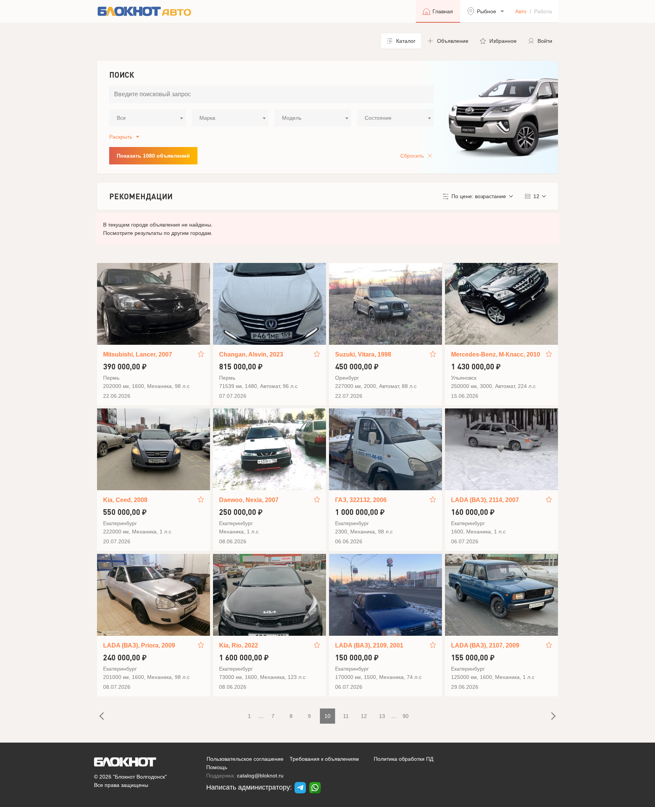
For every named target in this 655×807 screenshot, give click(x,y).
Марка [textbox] (207, 118)
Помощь (216, 767)
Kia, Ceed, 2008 (125, 500)
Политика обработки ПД (403, 759)
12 (364, 716)
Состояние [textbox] (378, 118)
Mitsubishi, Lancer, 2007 (137, 354)
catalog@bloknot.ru (260, 776)
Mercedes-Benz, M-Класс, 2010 (495, 354)
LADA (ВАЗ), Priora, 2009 (139, 645)
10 (327, 716)
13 (382, 716)
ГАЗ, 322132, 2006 (361, 500)
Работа (543, 11)
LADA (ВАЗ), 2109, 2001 (369, 645)
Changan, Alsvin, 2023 (251, 354)
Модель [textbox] (291, 118)
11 (346, 716)
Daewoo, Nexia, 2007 (249, 500)
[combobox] (147, 118)
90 (406, 716)
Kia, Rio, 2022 (238, 645)
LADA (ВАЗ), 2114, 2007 (485, 500)
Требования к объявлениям (324, 759)
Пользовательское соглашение (245, 759)
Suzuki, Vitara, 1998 (363, 354)
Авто (521, 11)
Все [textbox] (121, 118)
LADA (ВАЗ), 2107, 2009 (485, 645)
